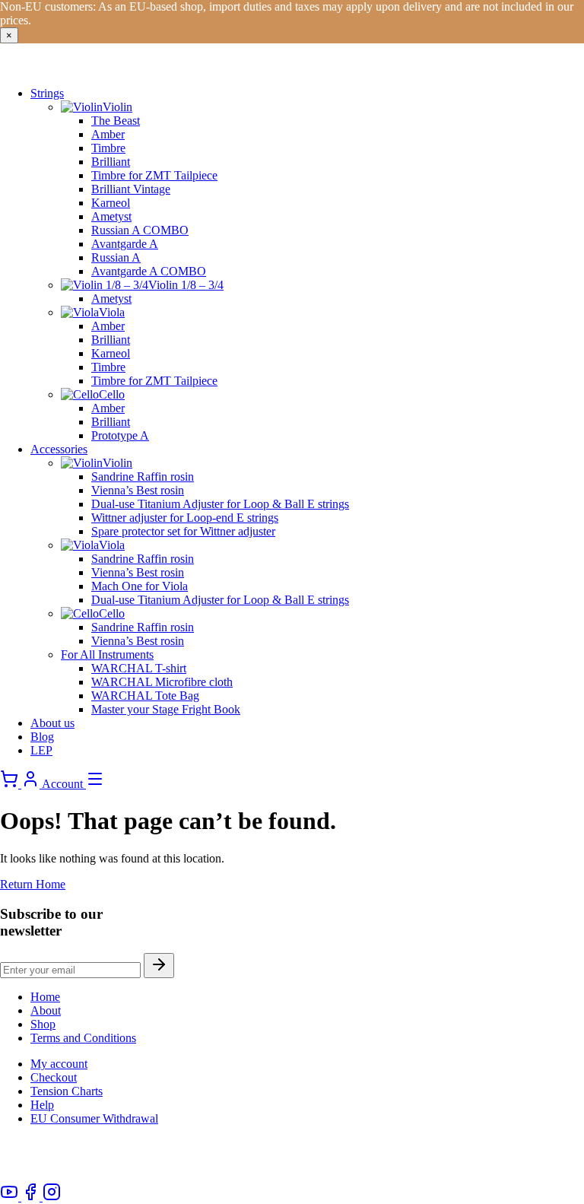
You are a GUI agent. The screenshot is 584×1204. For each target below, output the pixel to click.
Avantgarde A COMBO (148, 271)
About (45, 1010)
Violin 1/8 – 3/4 (186, 284)
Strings (47, 93)
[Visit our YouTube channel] (10, 1196)
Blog (42, 736)
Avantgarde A (124, 243)
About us (52, 722)
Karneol (110, 202)
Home (45, 996)
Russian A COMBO (140, 230)
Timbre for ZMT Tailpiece (154, 175)
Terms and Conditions (83, 1037)
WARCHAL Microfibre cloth (162, 681)
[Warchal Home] (102, 67)
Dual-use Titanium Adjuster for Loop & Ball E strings (220, 503)
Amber (108, 134)
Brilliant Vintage (130, 189)
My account (58, 1063)
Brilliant (110, 161)
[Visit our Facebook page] (32, 1196)
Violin (117, 106)
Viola (112, 312)
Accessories (58, 449)
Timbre (108, 147)
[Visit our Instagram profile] (52, 1196)
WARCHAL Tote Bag (145, 695)
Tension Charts (66, 1091)
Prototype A (120, 435)
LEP (41, 750)
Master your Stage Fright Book (165, 709)
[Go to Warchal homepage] (62, 1175)
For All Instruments (107, 654)
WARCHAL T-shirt (138, 668)
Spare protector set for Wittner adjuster (183, 531)
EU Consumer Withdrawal (94, 1118)
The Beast (115, 120)
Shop (43, 1024)
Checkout (53, 1077)
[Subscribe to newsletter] (159, 965)
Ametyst (111, 216)
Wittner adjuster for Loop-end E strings (184, 517)
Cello (112, 394)
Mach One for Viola (139, 586)
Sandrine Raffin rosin (142, 476)
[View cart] (10, 783)
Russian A (116, 257)
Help (42, 1104)
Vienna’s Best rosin (137, 490)
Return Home (32, 884)
